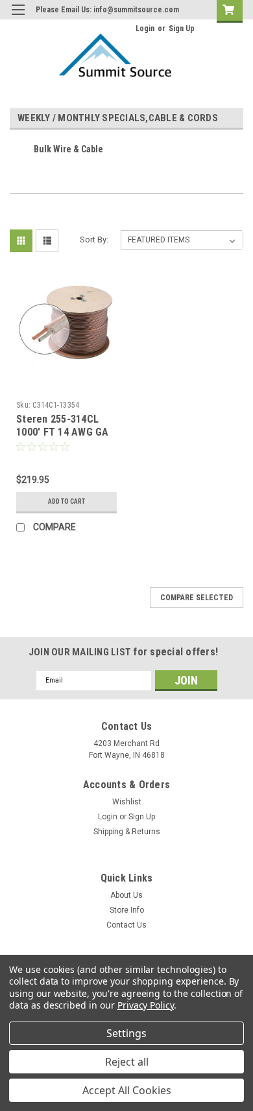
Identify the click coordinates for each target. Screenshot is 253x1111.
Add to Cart (66, 501)
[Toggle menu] (18, 18)
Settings (126, 1033)
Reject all (127, 1062)
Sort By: (94, 239)
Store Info (127, 910)
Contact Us (126, 925)
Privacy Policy (145, 1005)
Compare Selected (196, 597)
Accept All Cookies (126, 1090)
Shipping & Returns (126, 831)
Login (145, 28)
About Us (126, 895)
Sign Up (182, 28)
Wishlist (126, 801)
